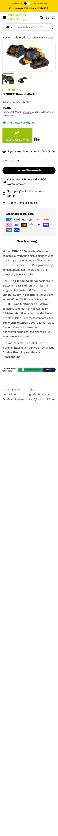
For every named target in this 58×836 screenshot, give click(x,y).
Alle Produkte (22, 37)
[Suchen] (51, 27)
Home (6, 37)
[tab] (27, 242)
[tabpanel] (29, 328)
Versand (27, 112)
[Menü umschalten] (4, 17)
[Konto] (47, 17)
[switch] (27, 3)
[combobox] (29, 27)
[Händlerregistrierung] (41, 17)
